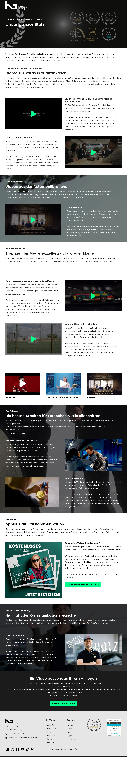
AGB (75, 749)
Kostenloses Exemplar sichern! (82, 584)
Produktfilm (51, 728)
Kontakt (69, 725)
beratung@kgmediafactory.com (23, 737)
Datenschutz (66, 749)
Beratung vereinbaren (62, 703)
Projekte (70, 736)
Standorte (71, 739)
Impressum (55, 749)
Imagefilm (50, 725)
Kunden (69, 732)
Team (69, 728)
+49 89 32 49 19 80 (17, 733)
